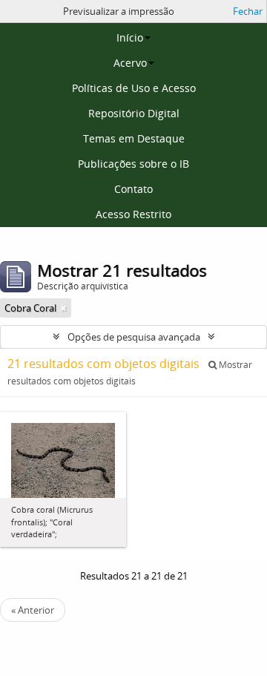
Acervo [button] (130, 63)
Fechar (248, 11)
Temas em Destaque (134, 138)
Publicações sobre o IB (133, 164)
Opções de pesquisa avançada (133, 337)
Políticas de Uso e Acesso (134, 88)
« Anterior (32, 610)
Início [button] (129, 37)
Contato (133, 189)
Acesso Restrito (133, 214)
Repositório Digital (133, 113)
